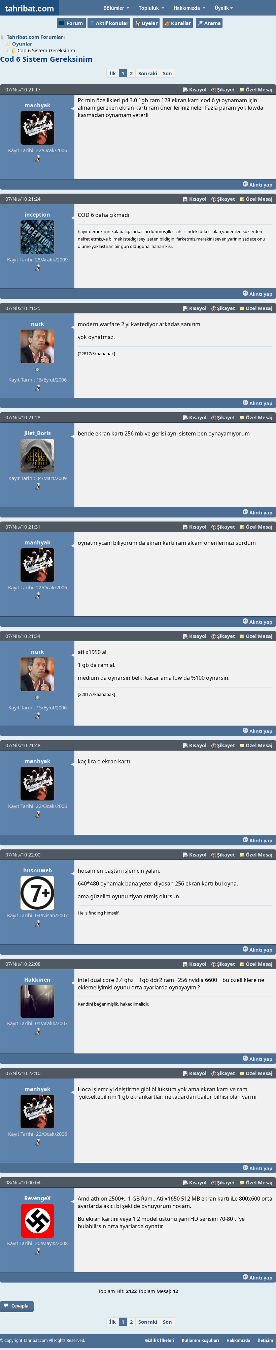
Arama (212, 23)
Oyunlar (22, 43)
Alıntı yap (260, 184)
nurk (37, 324)
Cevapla (20, 1306)
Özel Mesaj (259, 89)
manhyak (37, 105)
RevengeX (37, 1198)
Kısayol (197, 89)
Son (167, 73)
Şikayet (226, 89)
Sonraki (147, 73)
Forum (74, 23)
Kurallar (181, 23)
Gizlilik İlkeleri (159, 1340)
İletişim (265, 1340)
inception (37, 214)
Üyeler (150, 23)
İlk (112, 73)
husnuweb (37, 870)
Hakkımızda (238, 1340)
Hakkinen (37, 979)
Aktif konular (112, 23)
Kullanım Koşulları (200, 1340)
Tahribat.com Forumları (36, 36)
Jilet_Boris (37, 433)
